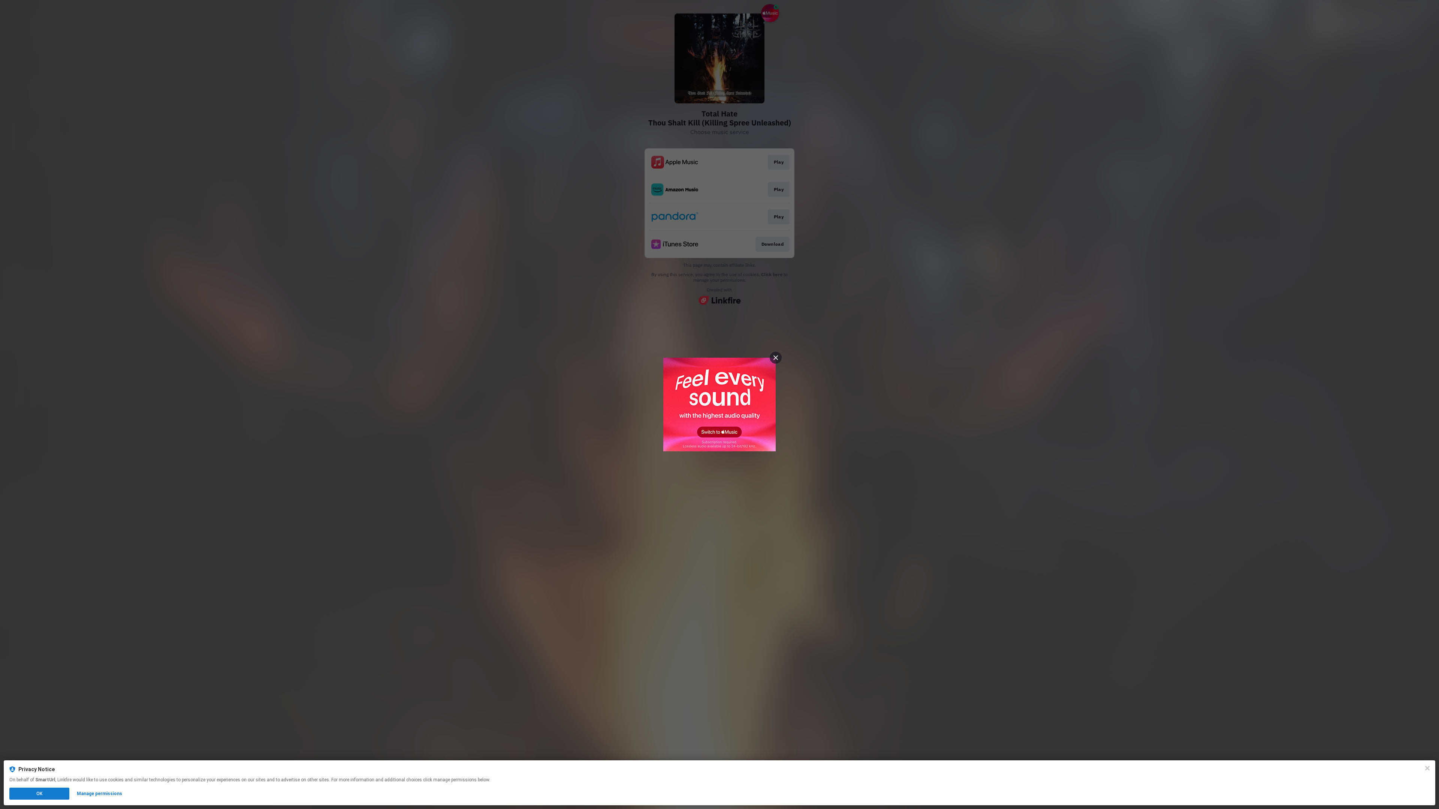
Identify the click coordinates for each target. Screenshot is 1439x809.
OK (39, 793)
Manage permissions (99, 793)
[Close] (1427, 768)
